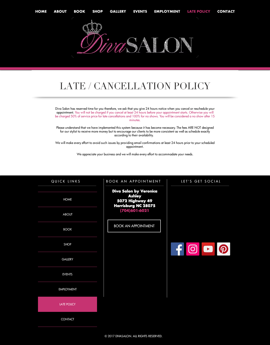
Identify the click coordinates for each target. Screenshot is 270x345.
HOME (67, 199)
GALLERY (67, 259)
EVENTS (67, 274)
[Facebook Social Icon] (177, 249)
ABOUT (67, 214)
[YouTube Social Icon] (208, 249)
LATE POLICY (67, 304)
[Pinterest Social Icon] (223, 249)
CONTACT (67, 319)
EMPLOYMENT (68, 289)
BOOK (67, 229)
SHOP (67, 244)
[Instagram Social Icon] (192, 249)
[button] (140, 12)
